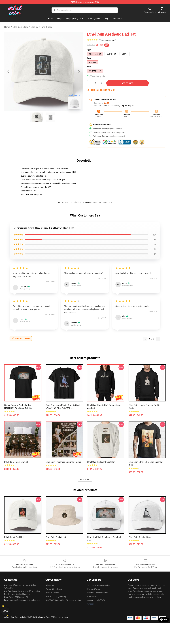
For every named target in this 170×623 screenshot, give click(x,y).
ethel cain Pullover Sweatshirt (101, 462)
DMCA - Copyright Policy (56, 596)
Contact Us (92, 596)
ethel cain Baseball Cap (140, 537)
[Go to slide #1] (36, 117)
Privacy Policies (52, 593)
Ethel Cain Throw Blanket (16, 462)
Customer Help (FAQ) (96, 600)
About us (50, 585)
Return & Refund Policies (97, 593)
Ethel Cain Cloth (20, 27)
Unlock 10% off (5, 611)
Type (89, 50)
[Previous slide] (8, 71)
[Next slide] (79, 71)
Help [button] (165, 620)
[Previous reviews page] (145, 339)
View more (85, 479)
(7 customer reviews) (107, 40)
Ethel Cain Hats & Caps (41, 27)
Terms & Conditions (54, 589)
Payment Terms (93, 589)
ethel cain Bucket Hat (56, 537)
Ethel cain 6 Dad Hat (14, 537)
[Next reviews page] (158, 339)
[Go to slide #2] (50, 117)
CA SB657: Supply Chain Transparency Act (63, 600)
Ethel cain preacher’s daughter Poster (63, 462)
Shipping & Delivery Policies (98, 585)
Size (89, 67)
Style (89, 58)
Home (7, 27)
